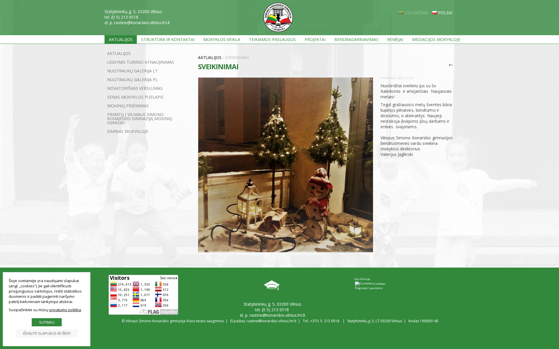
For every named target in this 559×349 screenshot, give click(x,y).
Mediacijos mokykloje (436, 39)
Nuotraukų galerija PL (132, 79)
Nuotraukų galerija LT (132, 71)
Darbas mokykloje (127, 131)
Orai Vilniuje (362, 279)
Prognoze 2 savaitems (369, 288)
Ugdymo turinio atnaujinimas (140, 62)
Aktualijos (120, 39)
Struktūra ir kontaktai (167, 39)
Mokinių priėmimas (128, 105)
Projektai (315, 39)
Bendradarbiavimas (356, 39)
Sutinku (46, 322)
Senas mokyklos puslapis (135, 97)
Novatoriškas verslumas (135, 88)
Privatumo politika (65, 309)
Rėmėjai (395, 39)
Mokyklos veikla (221, 39)
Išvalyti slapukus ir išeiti (46, 333)
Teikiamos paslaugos (272, 39)
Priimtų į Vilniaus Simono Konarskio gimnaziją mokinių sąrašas (139, 118)
